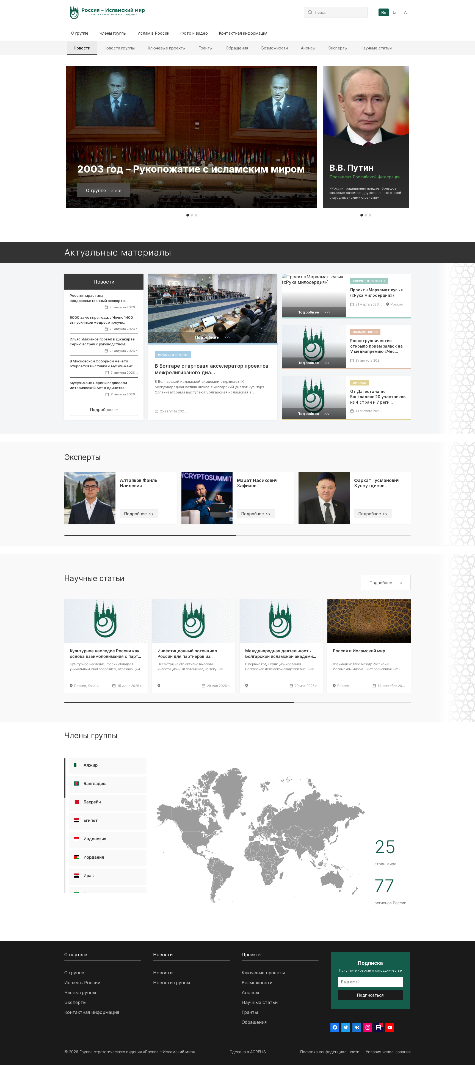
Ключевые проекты (167, 48)
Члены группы (113, 33)
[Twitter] (345, 1027)
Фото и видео (194, 33)
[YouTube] (389, 1027)
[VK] (356, 1027)
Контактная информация (243, 33)
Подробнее (104, 409)
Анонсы (308, 48)
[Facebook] (334, 1027)
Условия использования (388, 1051)
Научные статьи (376, 48)
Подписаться (370, 995)
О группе (80, 33)
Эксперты (337, 48)
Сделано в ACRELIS (248, 1051)
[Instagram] (367, 1027)
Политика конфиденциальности (329, 1051)
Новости (82, 48)
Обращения (237, 48)
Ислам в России (153, 33)
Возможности (274, 48)
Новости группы (119, 48)
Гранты (205, 48)
